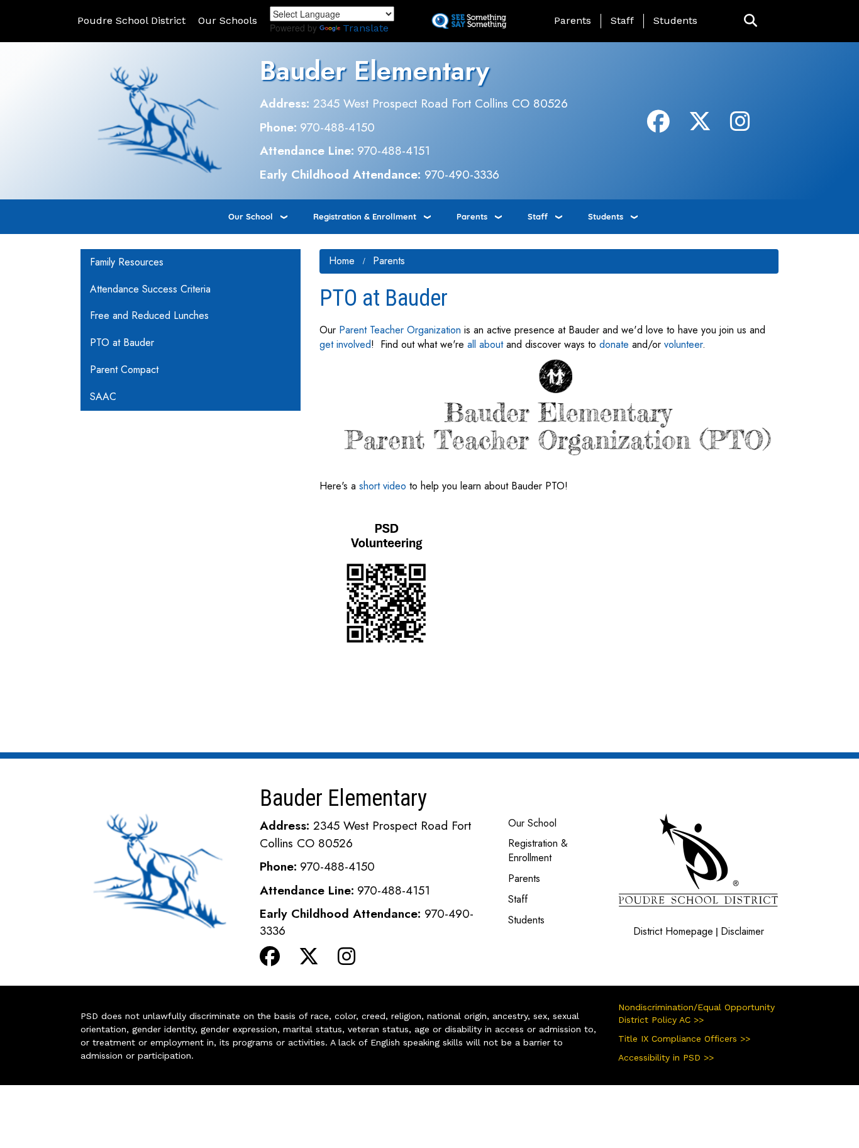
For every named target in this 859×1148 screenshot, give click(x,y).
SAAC (103, 396)
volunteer (683, 344)
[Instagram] (740, 126)
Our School (250, 216)
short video (384, 486)
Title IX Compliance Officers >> (684, 1039)
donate (614, 344)
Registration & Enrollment (364, 216)
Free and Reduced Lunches (149, 315)
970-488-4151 (393, 150)
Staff (622, 20)
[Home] (160, 120)
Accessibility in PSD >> (666, 1057)
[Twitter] (700, 126)
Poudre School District (131, 20)
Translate (366, 28)
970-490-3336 (461, 174)
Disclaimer (742, 931)
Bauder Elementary (374, 71)
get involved (345, 344)
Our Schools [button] (227, 20)
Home (342, 261)
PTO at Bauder (122, 342)
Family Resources (126, 262)
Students (675, 20)
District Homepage (673, 931)
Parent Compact (124, 369)
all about (485, 344)
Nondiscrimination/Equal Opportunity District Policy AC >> (696, 1013)
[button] (750, 21)
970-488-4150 (337, 127)
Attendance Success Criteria (150, 289)
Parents (572, 20)
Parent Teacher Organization (400, 330)
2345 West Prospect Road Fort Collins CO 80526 (440, 103)
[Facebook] (658, 126)
